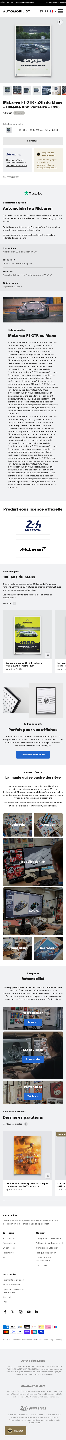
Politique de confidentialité (48, 1238)
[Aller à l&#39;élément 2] (17, 91)
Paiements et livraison (13, 1280)
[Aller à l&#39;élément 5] (46, 91)
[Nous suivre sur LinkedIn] (36, 1312)
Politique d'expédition (46, 1252)
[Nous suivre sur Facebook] (5, 1312)
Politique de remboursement (49, 1243)
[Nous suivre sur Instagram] (21, 1312)
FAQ (5, 1302)
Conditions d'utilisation (47, 1248)
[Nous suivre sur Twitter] (13, 1312)
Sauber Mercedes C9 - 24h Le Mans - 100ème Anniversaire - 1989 (25, 664)
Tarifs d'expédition (11, 1284)
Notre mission (9, 1243)
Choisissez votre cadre (33, 754)
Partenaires (8, 1252)
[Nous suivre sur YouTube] (29, 1312)
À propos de (8, 1238)
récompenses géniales (47, 167)
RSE (4, 1257)
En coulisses (9, 1248)
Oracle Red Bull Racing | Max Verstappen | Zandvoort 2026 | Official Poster (27, 1185)
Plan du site (41, 1265)
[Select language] (53, 11)
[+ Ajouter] (48, 655)
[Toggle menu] (60, 11)
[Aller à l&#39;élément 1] (7, 91)
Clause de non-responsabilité (43, 1259)
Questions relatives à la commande (14, 1291)
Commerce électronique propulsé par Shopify (42, 1340)
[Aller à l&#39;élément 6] (56, 91)
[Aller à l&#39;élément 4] (37, 91)
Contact (7, 1297)
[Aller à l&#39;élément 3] (27, 91)
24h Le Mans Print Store (16, 165)
